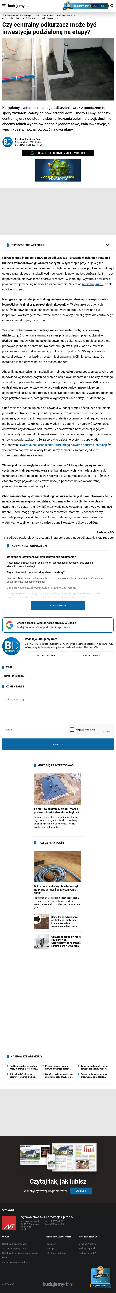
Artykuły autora (46, 655)
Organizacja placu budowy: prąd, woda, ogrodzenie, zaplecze (94, 1075)
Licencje (50, 1248)
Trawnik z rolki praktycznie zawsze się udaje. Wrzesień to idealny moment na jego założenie (95, 1067)
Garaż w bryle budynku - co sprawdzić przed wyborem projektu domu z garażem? (58, 1075)
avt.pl (23, 1229)
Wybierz (81, 1191)
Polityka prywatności (56, 1253)
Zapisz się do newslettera (15, 1262)
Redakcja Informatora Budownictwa (20, 1253)
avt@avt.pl (25, 1226)
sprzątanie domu (14, 675)
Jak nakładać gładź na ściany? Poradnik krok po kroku (22, 1075)
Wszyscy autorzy (93, 655)
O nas (5, 1257)
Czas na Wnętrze (87, 1244)
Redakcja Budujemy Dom (27, 139)
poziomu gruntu (92, 284)
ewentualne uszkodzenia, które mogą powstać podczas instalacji (63, 445)
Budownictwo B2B (88, 1253)
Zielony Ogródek (87, 1248)
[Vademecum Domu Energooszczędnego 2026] (58, 170)
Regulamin (51, 1244)
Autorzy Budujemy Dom (14, 1248)
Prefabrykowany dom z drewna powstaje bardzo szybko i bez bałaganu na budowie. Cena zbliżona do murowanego (58, 1067)
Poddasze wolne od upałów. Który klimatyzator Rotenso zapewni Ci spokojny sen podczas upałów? (23, 1067)
